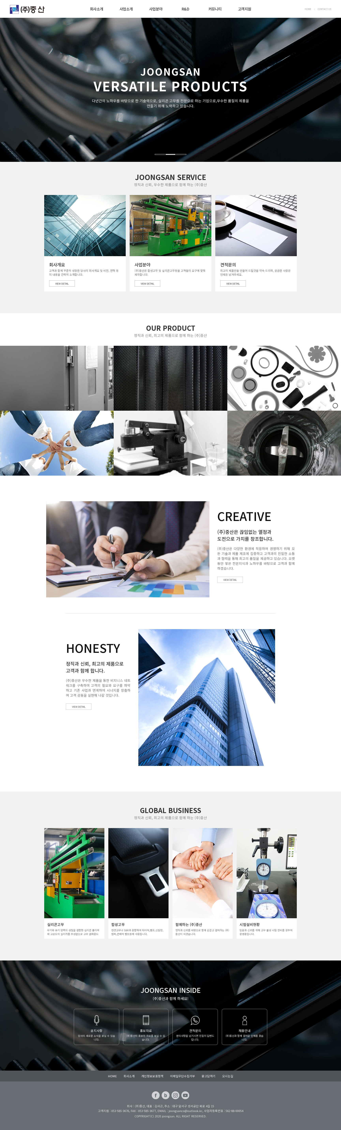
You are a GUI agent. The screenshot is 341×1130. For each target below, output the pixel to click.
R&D (185, 8)
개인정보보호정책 (152, 1076)
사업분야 (155, 8)
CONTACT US (324, 8)
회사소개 (96, 8)
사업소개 (126, 8)
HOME (308, 8)
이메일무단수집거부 (182, 1076)
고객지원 (244, 8)
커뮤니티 (214, 8)
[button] (17, 90)
